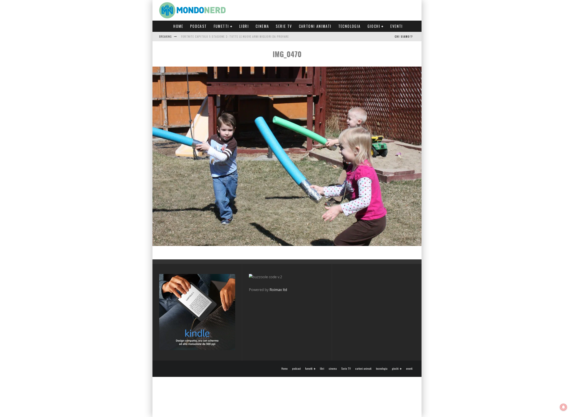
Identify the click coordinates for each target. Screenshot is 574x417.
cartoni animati (315, 26)
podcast (198, 26)
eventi (396, 26)
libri (244, 26)
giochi (373, 26)
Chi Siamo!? (404, 36)
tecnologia (349, 26)
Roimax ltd (278, 289)
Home (178, 26)
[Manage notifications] (563, 407)
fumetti (221, 26)
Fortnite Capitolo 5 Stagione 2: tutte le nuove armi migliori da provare (235, 36)
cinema (262, 26)
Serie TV (284, 26)
